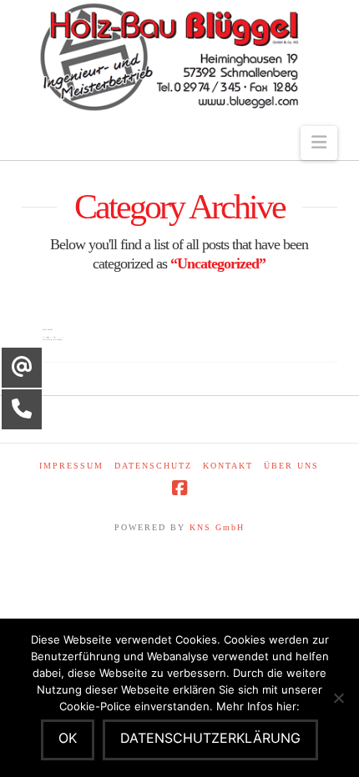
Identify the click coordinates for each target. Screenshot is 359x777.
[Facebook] (179, 488)
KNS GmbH (217, 527)
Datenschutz (153, 465)
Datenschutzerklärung (210, 737)
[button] (319, 143)
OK (67, 737)
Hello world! (48, 329)
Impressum (71, 465)
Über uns (291, 465)
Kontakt (228, 465)
